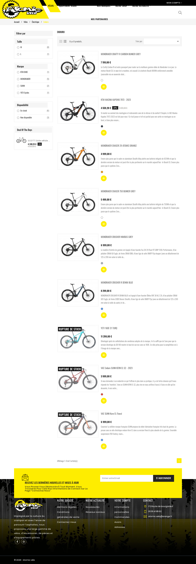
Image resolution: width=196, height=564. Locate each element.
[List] (65, 41)
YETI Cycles (31, 92)
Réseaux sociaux (95, 512)
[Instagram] (23, 541)
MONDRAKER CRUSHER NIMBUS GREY (117, 237)
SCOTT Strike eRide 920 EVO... (39, 140)
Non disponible (31, 117)
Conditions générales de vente (68, 515)
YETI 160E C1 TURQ (109, 328)
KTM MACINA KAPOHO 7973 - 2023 (116, 99)
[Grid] (61, 41)
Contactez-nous (66, 522)
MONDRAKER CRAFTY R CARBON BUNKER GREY (121, 54)
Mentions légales (67, 507)
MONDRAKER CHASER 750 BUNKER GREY (118, 191)
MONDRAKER (31, 78)
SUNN (31, 85)
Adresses (120, 527)
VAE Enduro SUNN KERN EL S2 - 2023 (117, 368)
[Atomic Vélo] (28, 505)
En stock (31, 110)
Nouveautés (93, 507)
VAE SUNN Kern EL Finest (111, 413)
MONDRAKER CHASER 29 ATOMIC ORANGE (119, 145)
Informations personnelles (122, 509)
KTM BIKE (31, 71)
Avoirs (118, 522)
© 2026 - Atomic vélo (24, 560)
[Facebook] (17, 541)
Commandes (122, 517)
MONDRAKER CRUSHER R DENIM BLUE (117, 282)
